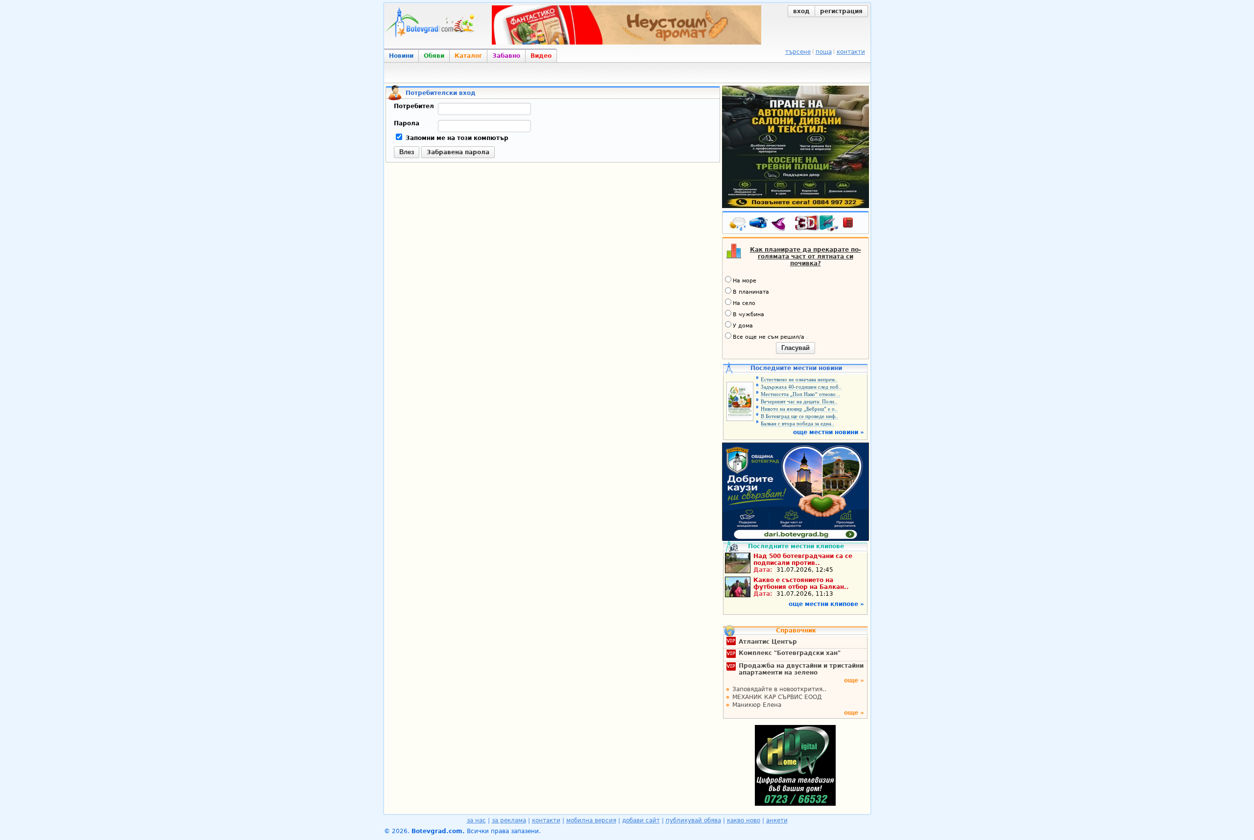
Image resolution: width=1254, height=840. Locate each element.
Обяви (434, 55)
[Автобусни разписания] (759, 224)
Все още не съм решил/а (768, 337)
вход (801, 11)
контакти (851, 51)
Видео (541, 55)
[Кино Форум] (817, 223)
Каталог (468, 55)
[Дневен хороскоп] (781, 224)
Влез (406, 152)
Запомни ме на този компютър (456, 138)
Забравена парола (458, 152)
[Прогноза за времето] (738, 224)
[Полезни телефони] (853, 224)
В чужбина (748, 314)
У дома (743, 326)
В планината (751, 292)
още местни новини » (828, 432)
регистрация (841, 11)
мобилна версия (591, 820)
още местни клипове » (826, 604)
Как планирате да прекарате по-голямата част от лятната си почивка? (805, 256)
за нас (476, 820)
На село (744, 303)
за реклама (509, 820)
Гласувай (795, 347)
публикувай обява (693, 820)
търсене (798, 51)
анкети (777, 820)
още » (854, 680)
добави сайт (641, 820)
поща (824, 51)
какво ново (743, 820)
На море (744, 281)
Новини (401, 55)
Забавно (506, 55)
